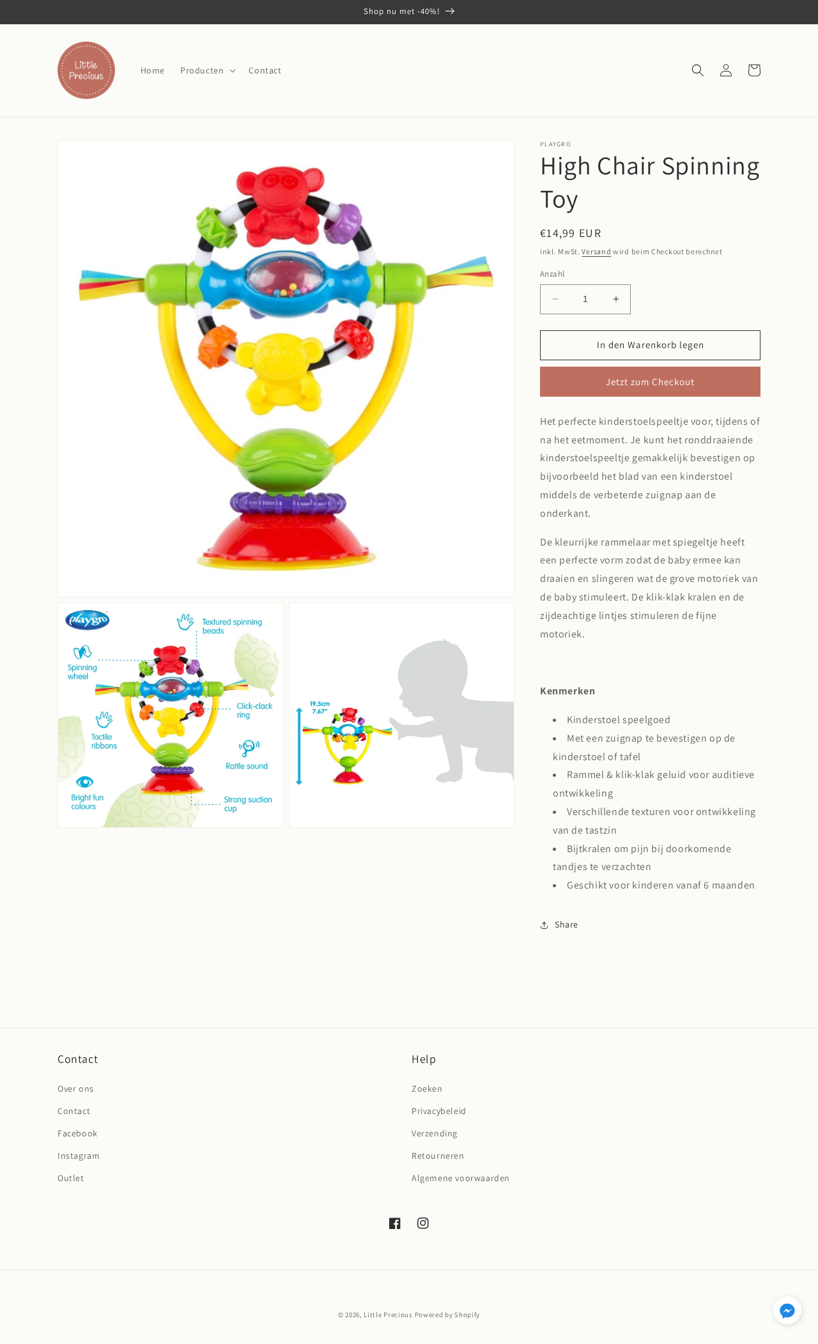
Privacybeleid (439, 1111)
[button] (207, 70)
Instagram (79, 1155)
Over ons (76, 1088)
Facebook (78, 1133)
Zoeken (427, 1088)
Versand (596, 251)
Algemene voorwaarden (461, 1178)
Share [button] (566, 924)
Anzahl (552, 273)
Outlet (71, 1178)
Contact (74, 1111)
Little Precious (388, 1314)
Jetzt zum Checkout (650, 382)
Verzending (435, 1133)
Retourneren (438, 1155)
